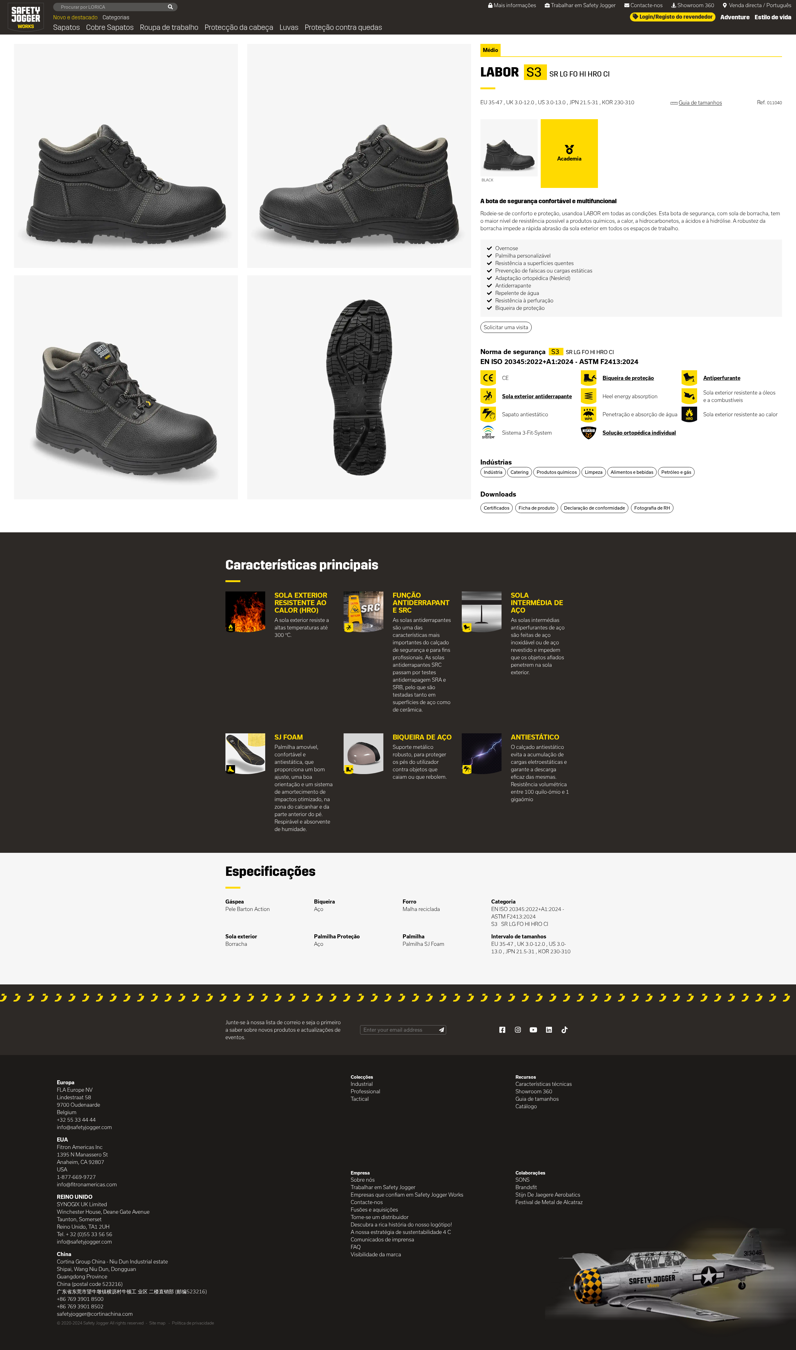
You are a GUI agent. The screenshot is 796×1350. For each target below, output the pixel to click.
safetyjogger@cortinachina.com (95, 1314)
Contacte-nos (647, 5)
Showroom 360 (696, 5)
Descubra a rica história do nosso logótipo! (401, 1224)
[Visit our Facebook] (502, 1030)
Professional (365, 1091)
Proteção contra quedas (343, 27)
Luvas (289, 27)
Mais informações (515, 5)
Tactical (360, 1099)
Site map (157, 1322)
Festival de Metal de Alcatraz (549, 1202)
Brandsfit (526, 1187)
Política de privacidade (193, 1322)
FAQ (356, 1247)
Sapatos (66, 27)
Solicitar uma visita (506, 327)
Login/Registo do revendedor (675, 16)
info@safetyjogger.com (84, 1127)
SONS (523, 1180)
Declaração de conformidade (594, 508)
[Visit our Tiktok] (564, 1030)
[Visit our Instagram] (517, 1030)
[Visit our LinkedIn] (549, 1030)
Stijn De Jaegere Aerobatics (548, 1195)
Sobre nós (363, 1180)
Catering (520, 472)
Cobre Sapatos (110, 27)
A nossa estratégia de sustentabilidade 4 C (401, 1232)
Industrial (362, 1084)
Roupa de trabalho (169, 27)
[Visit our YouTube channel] (533, 1030)
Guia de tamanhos (537, 1099)
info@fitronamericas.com (87, 1184)
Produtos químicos (557, 472)
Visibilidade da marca (376, 1254)
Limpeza (594, 472)
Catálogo (526, 1106)
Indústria (493, 472)
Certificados (496, 508)
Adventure (735, 17)
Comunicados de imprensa (382, 1239)
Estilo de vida (773, 17)
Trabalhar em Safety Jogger (583, 5)
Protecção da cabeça (239, 27)
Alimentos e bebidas (632, 472)
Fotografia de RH (652, 508)
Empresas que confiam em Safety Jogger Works (407, 1195)
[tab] (631, 462)
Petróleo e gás (676, 472)
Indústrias (496, 462)
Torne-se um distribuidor (380, 1217)
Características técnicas (544, 1084)
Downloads (498, 494)
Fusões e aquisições (374, 1209)
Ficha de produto (537, 508)
